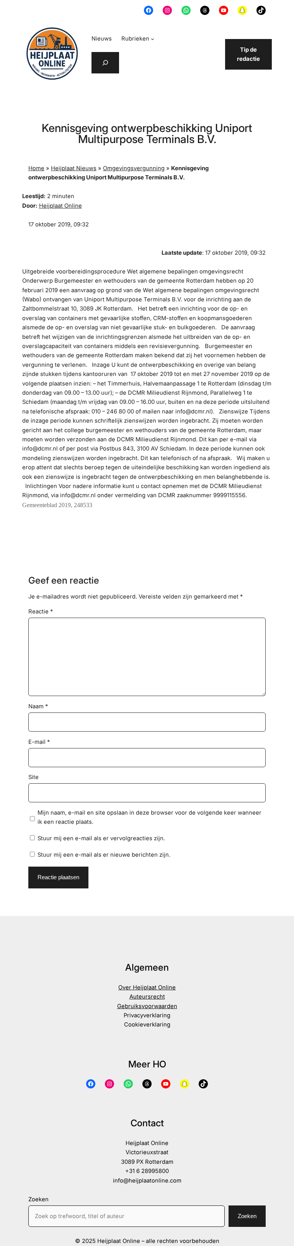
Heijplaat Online (60, 205)
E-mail (39, 741)
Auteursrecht (147, 996)
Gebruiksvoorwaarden (147, 1006)
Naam (38, 706)
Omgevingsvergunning (134, 168)
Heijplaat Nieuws (73, 168)
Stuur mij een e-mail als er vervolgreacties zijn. (101, 838)
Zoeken (38, 1199)
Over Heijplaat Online (147, 987)
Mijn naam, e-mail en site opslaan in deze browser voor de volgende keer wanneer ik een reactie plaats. (149, 817)
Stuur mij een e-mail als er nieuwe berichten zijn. (104, 854)
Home (36, 168)
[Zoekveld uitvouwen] (105, 62)
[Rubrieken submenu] (152, 39)
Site (33, 777)
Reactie (40, 611)
